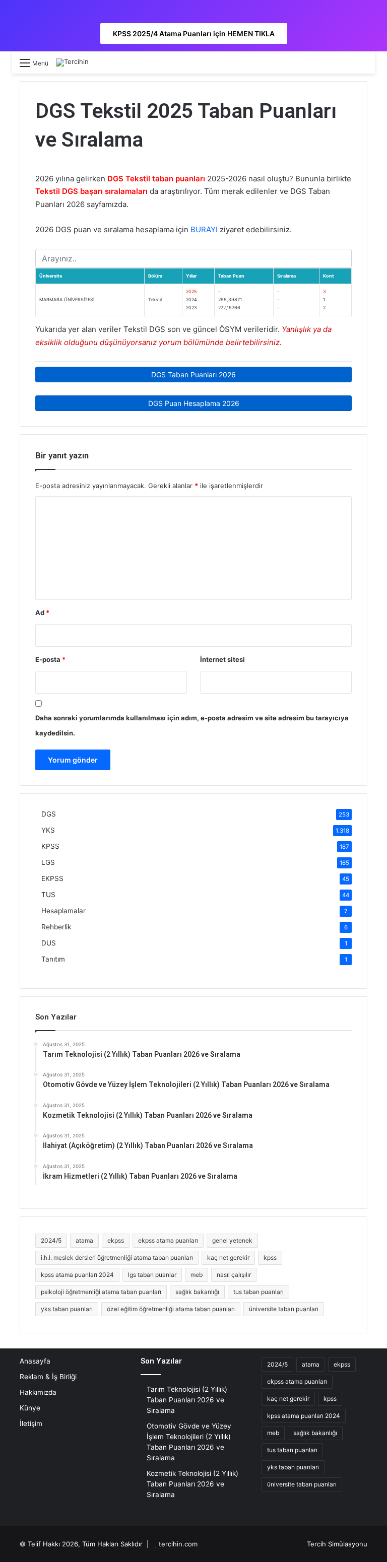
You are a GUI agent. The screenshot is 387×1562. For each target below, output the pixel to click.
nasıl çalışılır (234, 1274)
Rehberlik (56, 927)
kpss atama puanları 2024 (77, 1274)
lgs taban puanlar (152, 1274)
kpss (270, 1257)
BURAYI (204, 229)
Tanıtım (53, 959)
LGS (48, 862)
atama (84, 1240)
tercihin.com (178, 1544)
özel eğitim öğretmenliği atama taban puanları (171, 1309)
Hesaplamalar (63, 911)
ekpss (115, 1240)
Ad (42, 612)
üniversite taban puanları (283, 1309)
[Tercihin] (72, 62)
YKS (48, 830)
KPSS (50, 846)
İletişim (31, 1423)
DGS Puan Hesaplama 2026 (193, 403)
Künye (30, 1408)
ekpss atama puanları (168, 1240)
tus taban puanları (258, 1292)
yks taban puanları (67, 1309)
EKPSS (52, 878)
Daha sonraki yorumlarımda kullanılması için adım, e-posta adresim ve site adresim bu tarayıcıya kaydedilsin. (192, 725)
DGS (48, 814)
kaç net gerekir (228, 1257)
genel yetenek (232, 1240)
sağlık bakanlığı (197, 1292)
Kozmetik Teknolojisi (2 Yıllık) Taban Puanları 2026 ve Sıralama (192, 1484)
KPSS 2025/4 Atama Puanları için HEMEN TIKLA (194, 33)
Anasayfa (35, 1361)
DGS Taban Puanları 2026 (193, 374)
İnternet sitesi (222, 659)
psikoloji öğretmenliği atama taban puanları (101, 1292)
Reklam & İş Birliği (48, 1377)
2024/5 (51, 1240)
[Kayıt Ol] (345, 66)
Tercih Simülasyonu (337, 1544)
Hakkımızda (38, 1392)
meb (196, 1274)
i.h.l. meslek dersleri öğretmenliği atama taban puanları (117, 1257)
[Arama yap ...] (362, 66)
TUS (48, 895)
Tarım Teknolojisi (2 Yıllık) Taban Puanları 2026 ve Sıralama (187, 1399)
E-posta (50, 659)
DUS (48, 943)
